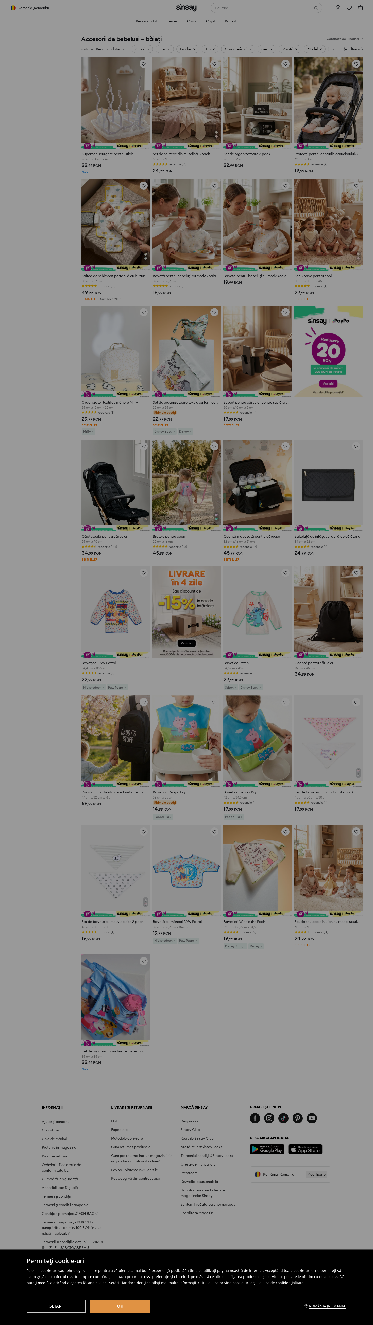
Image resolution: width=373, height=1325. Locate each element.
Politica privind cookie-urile (229, 1282)
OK (120, 1306)
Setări (56, 1306)
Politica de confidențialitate (280, 1282)
